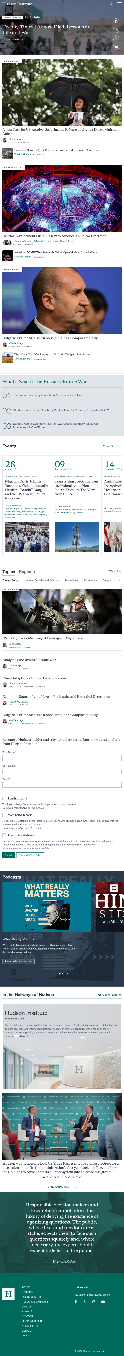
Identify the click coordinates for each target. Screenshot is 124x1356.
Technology (71, 580)
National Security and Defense (42, 580)
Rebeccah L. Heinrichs (45, 241)
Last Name (8, 766)
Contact (27, 1316)
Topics (8, 571)
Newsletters (30, 1325)
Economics (90, 580)
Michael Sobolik (22, 256)
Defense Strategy (14, 168)
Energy (107, 580)
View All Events (112, 446)
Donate (26, 1330)
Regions (27, 571)
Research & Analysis (35, 1301)
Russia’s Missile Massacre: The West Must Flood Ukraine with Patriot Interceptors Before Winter (55, 425)
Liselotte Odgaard (17, 683)
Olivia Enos (14, 139)
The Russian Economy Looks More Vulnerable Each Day (47, 395)
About (26, 1335)
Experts (27, 1311)
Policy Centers (32, 1296)
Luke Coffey (14, 644)
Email (5, 779)
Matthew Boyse (16, 343)
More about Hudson (110, 994)
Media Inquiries (32, 1321)
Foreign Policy (12, 61)
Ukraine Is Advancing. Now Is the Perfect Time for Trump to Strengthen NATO (61, 410)
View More (115, 571)
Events (26, 1306)
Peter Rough (15, 665)
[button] (59, 973)
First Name (8, 752)
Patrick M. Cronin (24, 154)
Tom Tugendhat (22, 358)
